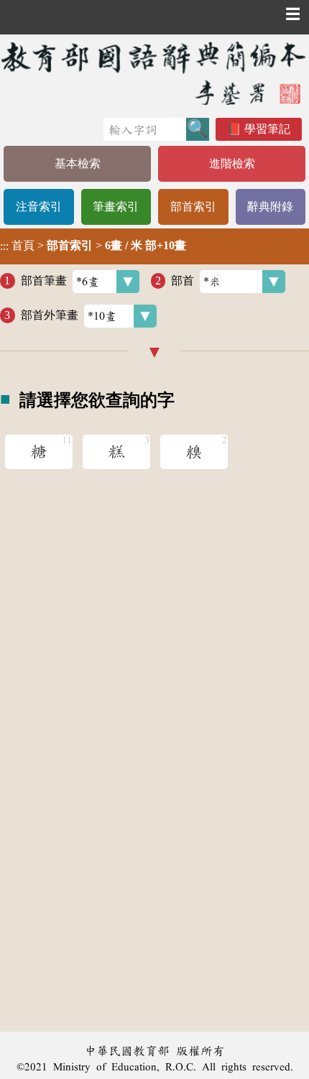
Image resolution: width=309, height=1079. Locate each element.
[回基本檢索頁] (154, 72)
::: (4, 246)
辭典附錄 (270, 206)
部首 (182, 280)
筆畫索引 (116, 206)
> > (93, 245)
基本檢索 (78, 163)
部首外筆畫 (49, 315)
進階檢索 (232, 163)
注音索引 (39, 206)
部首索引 (193, 206)
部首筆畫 (44, 280)
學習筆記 (267, 129)
